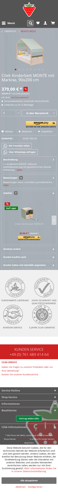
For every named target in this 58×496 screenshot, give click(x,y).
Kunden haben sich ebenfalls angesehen (24, 265)
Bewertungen (10, 177)
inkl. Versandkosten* (20, 97)
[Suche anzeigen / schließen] (30, 23)
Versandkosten (23, 439)
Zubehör (9, 193)
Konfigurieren (35, 486)
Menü (11, 23)
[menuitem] (8, 23)
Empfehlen (47, 131)
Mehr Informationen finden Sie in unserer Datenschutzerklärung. (33, 470)
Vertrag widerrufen (29, 418)
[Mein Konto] (45, 23)
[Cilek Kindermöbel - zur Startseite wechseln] (29, 9)
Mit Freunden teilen (19, 145)
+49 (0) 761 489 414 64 (29, 354)
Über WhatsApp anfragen (22, 152)
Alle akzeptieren (29, 480)
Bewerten (26, 131)
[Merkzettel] (38, 23)
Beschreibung (10, 159)
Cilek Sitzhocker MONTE (29, 224)
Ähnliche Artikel (11, 249)
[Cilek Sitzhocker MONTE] (29, 210)
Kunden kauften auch (14, 257)
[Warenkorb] (53, 23)
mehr (19, 169)
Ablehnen (21, 486)
